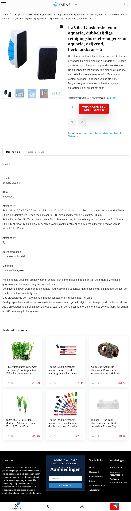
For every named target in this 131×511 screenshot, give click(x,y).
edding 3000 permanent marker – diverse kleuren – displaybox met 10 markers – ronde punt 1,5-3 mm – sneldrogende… (63, 426)
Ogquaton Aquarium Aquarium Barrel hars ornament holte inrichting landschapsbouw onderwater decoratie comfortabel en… (105, 374)
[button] (61, 26)
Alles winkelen (96, 476)
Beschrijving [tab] (13, 152)
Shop (17, 14)
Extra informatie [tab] (36, 152)
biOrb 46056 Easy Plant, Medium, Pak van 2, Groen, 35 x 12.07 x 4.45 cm (21, 423)
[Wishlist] (49, 507)
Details (113, 98)
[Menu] (4, 4)
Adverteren (94, 490)
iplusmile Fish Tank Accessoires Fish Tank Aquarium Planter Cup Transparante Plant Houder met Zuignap (106, 426)
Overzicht (94, 472)
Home (5, 14)
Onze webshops (97, 485)
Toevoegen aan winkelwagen (93, 109)
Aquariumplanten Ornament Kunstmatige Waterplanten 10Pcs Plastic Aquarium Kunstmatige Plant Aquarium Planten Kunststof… (21, 374)
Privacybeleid (116, 467)
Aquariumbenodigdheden (71, 14)
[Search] (126, 4)
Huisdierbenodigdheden (39, 14)
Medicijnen (96, 14)
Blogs (92, 481)
